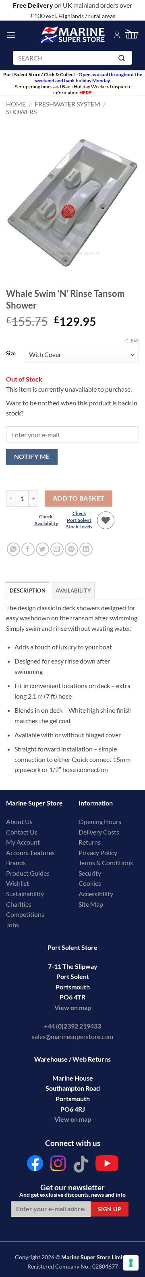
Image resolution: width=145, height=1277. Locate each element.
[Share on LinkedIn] (86, 549)
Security (90, 873)
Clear (132, 340)
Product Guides (28, 873)
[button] (11, 35)
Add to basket (79, 498)
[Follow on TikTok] (80, 1165)
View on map (72, 1007)
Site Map (91, 904)
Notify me (32, 456)
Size (11, 354)
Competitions (25, 914)
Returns (90, 842)
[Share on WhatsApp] (13, 549)
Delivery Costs (99, 832)
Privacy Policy (98, 852)
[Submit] (123, 59)
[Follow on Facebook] (35, 1165)
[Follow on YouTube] (106, 1165)
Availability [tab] (73, 590)
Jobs (12, 925)
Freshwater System (67, 104)
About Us (19, 821)
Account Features (30, 852)
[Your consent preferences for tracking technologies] (131, 1263)
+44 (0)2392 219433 (72, 1026)
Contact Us (21, 832)
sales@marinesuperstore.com (72, 1036)
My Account (23, 842)
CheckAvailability (46, 519)
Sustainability (25, 893)
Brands (16, 862)
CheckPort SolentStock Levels (79, 520)
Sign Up (109, 1209)
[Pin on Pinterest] (71, 549)
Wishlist (17, 883)
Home (16, 104)
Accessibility (96, 893)
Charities (19, 904)
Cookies (90, 883)
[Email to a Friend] (57, 549)
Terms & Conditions (106, 862)
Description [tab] (28, 590)
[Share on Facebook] (28, 549)
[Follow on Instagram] (58, 1165)
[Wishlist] (106, 520)
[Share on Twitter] (42, 549)
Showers (21, 111)
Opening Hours (100, 821)
